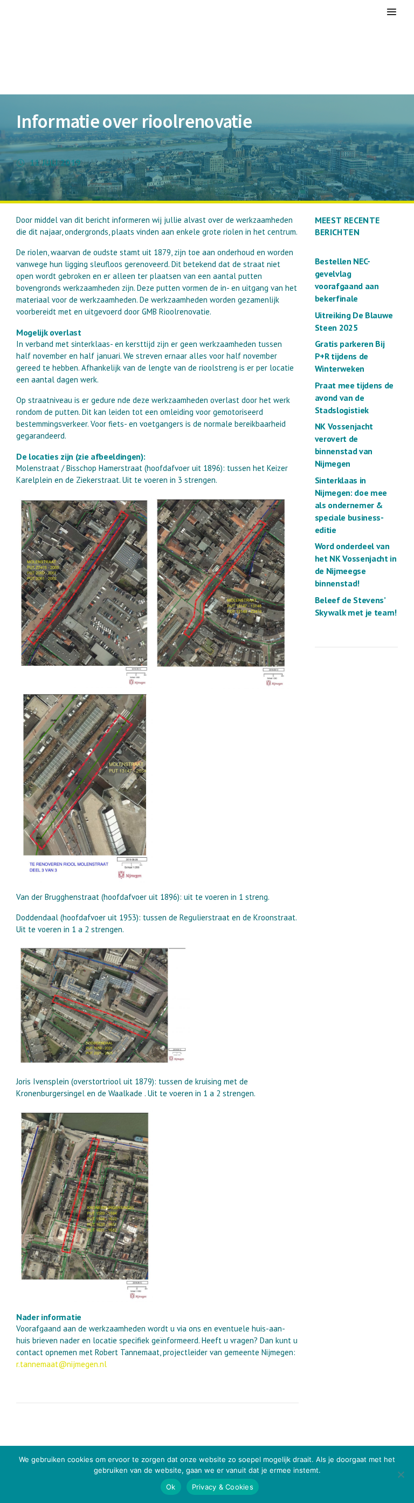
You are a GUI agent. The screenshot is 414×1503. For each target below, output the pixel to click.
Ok (171, 1486)
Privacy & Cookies (222, 1486)
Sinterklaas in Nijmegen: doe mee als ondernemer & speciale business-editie (351, 505)
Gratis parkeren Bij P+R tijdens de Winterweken (350, 356)
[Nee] (400, 1474)
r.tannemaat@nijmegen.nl (61, 1364)
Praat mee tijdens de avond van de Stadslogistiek (354, 397)
